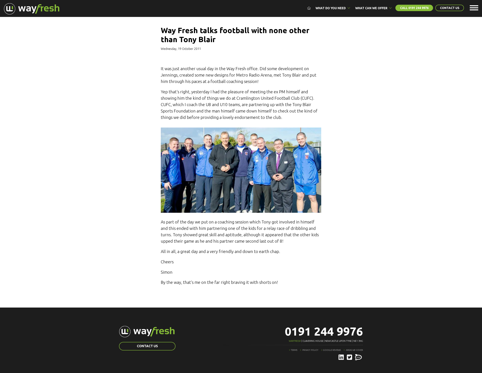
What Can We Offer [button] (371, 8)
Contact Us (449, 8)
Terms (294, 350)
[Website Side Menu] (474, 8)
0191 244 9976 (324, 331)
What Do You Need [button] (331, 8)
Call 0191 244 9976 (414, 8)
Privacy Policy (310, 350)
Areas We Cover (354, 350)
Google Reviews (332, 350)
